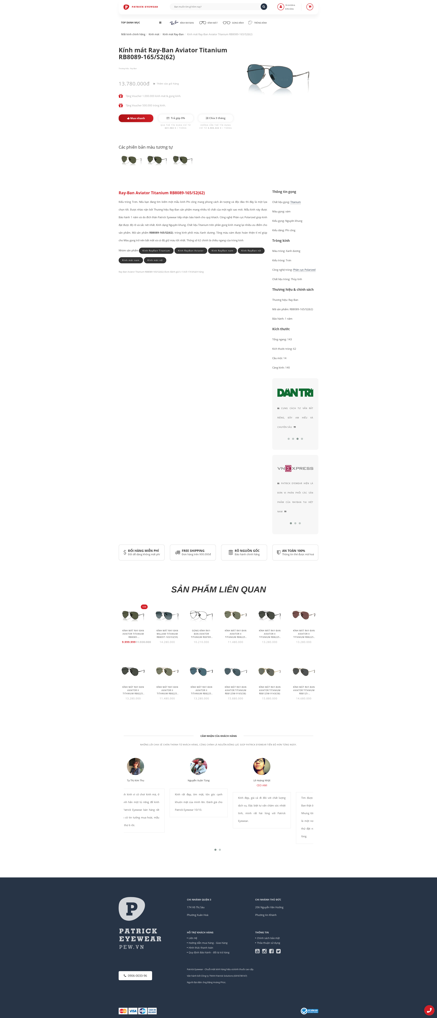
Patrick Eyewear (195, 969)
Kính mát (213, 22)
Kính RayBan (187, 22)
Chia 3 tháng (216, 118)
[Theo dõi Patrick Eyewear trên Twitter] (278, 952)
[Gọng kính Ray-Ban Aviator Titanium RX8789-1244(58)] (201, 615)
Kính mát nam (130, 260)
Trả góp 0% (177, 118)
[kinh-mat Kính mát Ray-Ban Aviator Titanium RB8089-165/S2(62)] (131, 159)
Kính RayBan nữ (251, 250)
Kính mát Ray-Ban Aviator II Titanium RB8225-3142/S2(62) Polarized (201, 694)
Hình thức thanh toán (201, 947)
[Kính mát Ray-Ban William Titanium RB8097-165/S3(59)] (167, 615)
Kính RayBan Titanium (156, 250)
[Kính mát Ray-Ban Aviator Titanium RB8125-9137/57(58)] (303, 671)
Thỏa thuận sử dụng (268, 942)
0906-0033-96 (137, 976)
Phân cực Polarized (304, 269)
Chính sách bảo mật (268, 938)
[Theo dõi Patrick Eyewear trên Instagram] (265, 952)
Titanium (295, 202)
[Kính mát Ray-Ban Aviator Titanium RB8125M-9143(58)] (269, 671)
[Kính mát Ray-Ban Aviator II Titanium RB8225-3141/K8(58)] (269, 615)
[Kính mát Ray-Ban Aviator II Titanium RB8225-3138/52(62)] (167, 671)
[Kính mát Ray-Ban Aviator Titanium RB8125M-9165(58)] (235, 671)
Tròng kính (260, 22)
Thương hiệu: (124, 68)
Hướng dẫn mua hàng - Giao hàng (208, 942)
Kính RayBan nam (222, 250)
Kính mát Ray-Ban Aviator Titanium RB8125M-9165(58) (235, 690)
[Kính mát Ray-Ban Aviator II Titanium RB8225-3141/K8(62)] (133, 671)
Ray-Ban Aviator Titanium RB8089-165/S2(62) (162, 192)
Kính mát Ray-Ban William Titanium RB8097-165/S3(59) (167, 634)
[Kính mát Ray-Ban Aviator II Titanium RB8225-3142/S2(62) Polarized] (201, 671)
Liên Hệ (193, 938)
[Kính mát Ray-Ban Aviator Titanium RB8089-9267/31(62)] (133, 615)
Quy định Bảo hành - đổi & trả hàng (209, 952)
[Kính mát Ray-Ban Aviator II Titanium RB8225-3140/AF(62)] (303, 615)
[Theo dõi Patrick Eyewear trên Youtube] (258, 952)
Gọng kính (237, 22)
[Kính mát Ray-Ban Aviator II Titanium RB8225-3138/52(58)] (235, 615)
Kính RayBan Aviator (191, 250)
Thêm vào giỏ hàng (167, 83)
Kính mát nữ (155, 260)
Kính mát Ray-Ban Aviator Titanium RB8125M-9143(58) (270, 690)
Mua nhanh (137, 118)
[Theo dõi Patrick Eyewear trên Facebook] (272, 952)
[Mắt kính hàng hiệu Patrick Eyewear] (141, 7)
